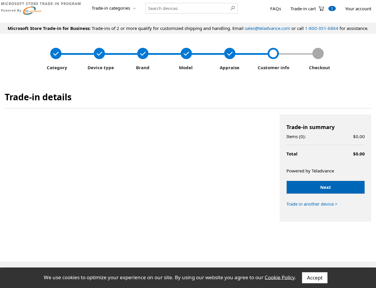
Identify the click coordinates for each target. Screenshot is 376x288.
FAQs (275, 8)
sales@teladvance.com (267, 28)
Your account (358, 8)
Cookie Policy (280, 277)
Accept (315, 277)
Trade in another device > (312, 204)
